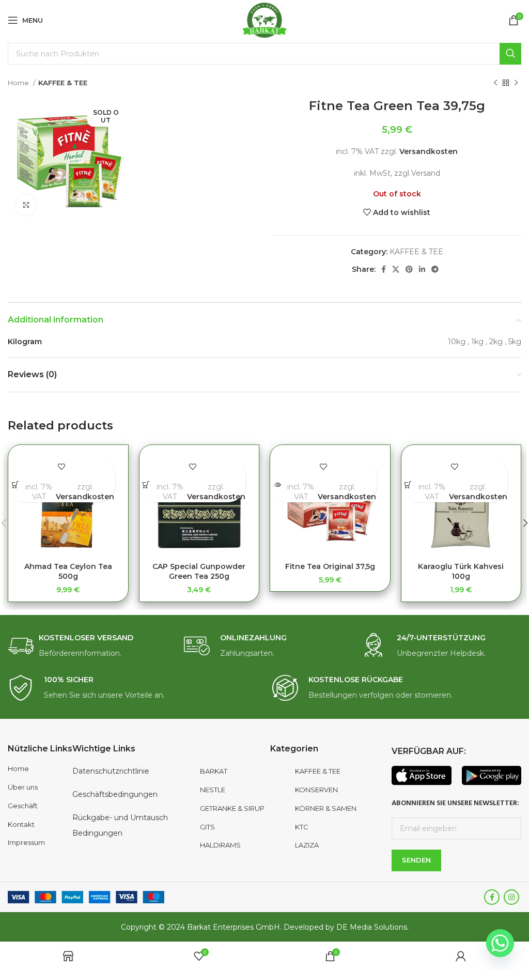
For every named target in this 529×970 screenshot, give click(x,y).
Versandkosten (428, 151)
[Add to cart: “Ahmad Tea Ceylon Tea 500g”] (15, 485)
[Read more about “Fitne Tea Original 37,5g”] (277, 485)
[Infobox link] (88, 646)
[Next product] (516, 83)
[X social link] (395, 269)
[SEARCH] (510, 54)
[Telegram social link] (435, 269)
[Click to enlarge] (25, 205)
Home (19, 83)
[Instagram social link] (511, 897)
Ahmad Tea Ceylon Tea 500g (68, 571)
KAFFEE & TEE (62, 83)
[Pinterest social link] (409, 269)
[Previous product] (495, 83)
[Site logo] (264, 19)
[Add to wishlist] (62, 467)
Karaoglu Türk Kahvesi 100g (461, 571)
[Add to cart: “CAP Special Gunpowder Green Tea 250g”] (146, 485)
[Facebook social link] (383, 269)
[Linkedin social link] (422, 269)
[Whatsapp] (500, 943)
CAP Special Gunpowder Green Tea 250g (198, 571)
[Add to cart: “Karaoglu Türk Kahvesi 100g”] (408, 485)
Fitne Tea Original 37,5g (330, 566)
